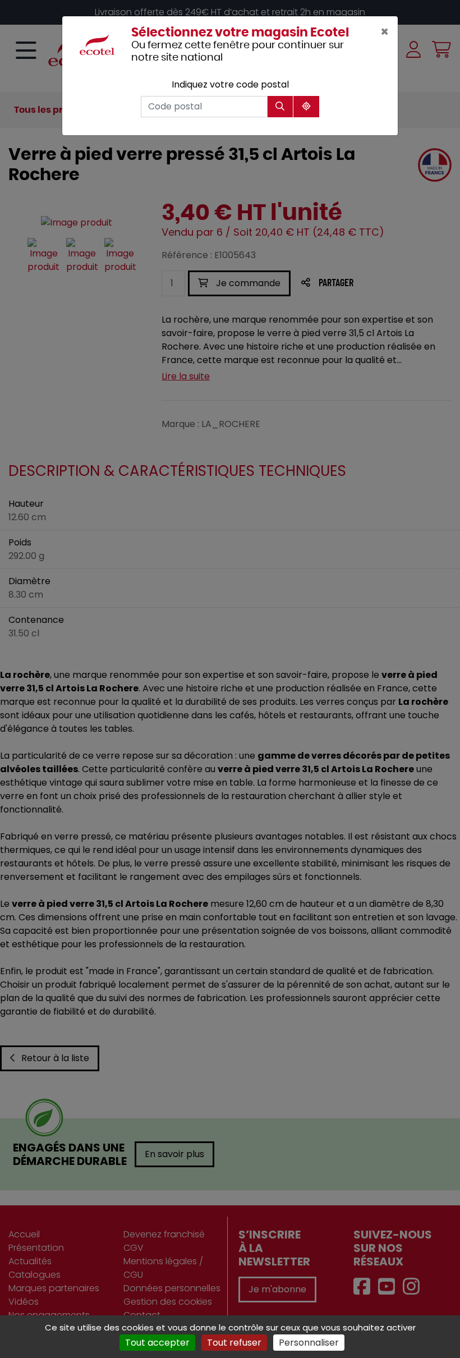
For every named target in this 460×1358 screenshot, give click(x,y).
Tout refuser (234, 1342)
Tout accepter (157, 1342)
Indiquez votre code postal (230, 84)
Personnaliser (309, 1342)
